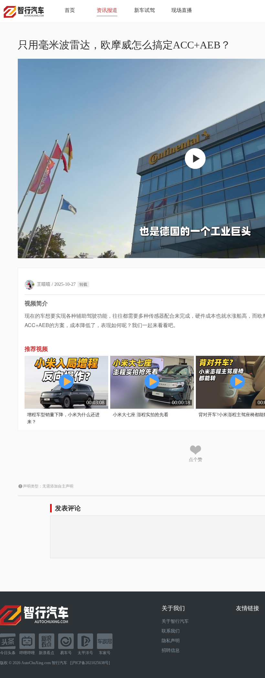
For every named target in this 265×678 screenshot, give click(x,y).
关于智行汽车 (175, 621)
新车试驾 (144, 10)
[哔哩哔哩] (27, 641)
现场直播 (181, 10)
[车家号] (104, 641)
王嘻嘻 (43, 284)
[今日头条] (8, 641)
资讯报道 (107, 10)
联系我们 (171, 631)
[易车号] (66, 641)
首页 (70, 10)
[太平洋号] (85, 641)
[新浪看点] (46, 641)
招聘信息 (171, 650)
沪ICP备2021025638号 (90, 663)
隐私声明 (171, 640)
